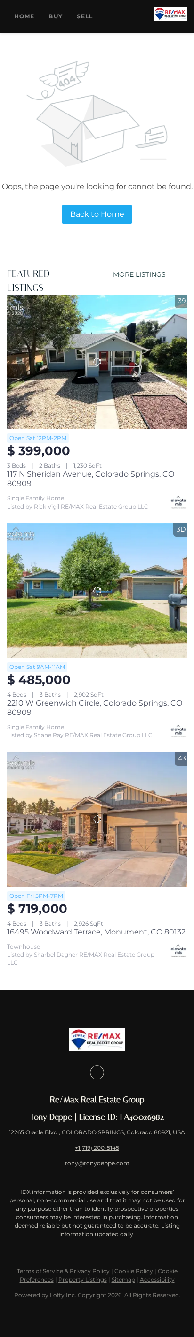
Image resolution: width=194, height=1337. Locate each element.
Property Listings (82, 1279)
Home (24, 16)
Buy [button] (55, 16)
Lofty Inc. (63, 1295)
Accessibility (157, 1279)
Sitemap (123, 1279)
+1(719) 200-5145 (97, 1147)
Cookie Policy (133, 1271)
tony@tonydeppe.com (97, 1163)
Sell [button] (85, 16)
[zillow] (97, 1072)
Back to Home (97, 214)
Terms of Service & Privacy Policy (63, 1271)
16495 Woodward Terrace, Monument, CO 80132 (96, 931)
